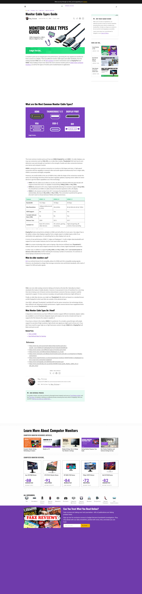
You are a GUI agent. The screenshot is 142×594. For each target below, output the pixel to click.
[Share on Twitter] (74, 18)
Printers (65, 501)
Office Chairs (42, 502)
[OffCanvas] (25, 6)
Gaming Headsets (81, 502)
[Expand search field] (116, 7)
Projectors (97, 501)
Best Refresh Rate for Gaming (37, 336)
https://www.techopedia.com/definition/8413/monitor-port (46, 362)
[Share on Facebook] (80, 18)
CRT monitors (49, 60)
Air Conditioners (114, 502)
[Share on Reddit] (77, 18)
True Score (32, 397)
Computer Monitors (49, 10)
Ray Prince (55, 384)
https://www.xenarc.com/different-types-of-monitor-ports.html (47, 350)
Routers (89, 501)
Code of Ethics (104, 33)
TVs (27, 501)
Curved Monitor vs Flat (95, 48)
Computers (41, 10)
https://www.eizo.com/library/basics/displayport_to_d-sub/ (46, 352)
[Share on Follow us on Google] (83, 18)
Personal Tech (34, 10)
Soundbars (34, 501)
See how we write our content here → (41, 399)
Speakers (58, 501)
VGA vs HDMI (32, 334)
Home (28, 10)
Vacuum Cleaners (105, 502)
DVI (27, 261)
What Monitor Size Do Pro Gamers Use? (95, 70)
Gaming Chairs (50, 502)
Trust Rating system (75, 395)
